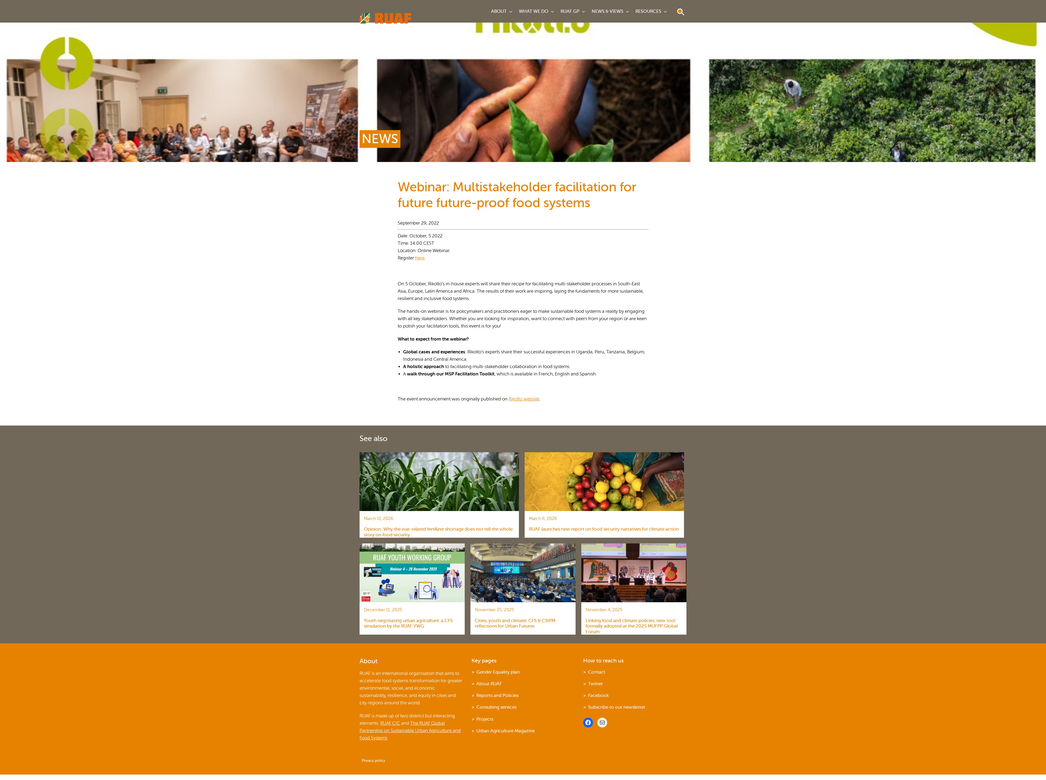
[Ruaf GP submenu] (583, 11)
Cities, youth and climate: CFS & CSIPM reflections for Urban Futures (515, 623)
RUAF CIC (390, 723)
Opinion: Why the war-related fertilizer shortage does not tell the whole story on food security (438, 532)
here (419, 258)
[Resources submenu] (665, 11)
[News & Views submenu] (627, 11)
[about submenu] (510, 11)
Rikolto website (524, 399)
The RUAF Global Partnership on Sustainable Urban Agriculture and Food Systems (410, 731)
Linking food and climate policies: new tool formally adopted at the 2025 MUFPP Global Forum (632, 626)
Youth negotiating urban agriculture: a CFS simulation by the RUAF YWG (408, 623)
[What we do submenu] (552, 11)
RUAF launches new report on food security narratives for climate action (604, 529)
